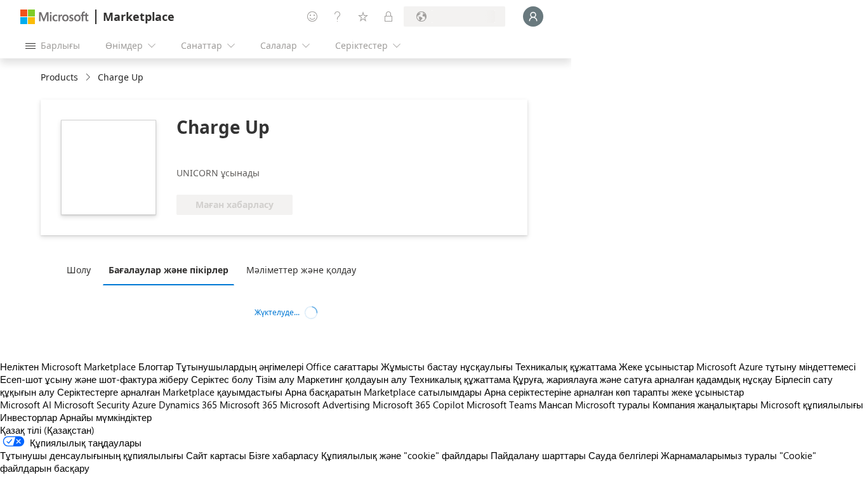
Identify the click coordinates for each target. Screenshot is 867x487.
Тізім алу (275, 379)
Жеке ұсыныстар (656, 366)
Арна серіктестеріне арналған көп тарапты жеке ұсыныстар (614, 392)
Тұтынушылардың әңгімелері (239, 366)
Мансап (555, 404)
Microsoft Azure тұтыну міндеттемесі (776, 366)
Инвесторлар (28, 417)
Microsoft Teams (501, 404)
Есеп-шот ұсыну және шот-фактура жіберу (94, 379)
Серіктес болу (222, 379)
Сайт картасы (216, 455)
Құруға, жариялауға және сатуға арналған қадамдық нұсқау (642, 379)
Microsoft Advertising (325, 404)
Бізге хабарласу (284, 455)
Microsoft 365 (248, 404)
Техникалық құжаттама (565, 366)
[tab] (82, 269)
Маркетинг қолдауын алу (352, 379)
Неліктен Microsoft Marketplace (68, 366)
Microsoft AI (25, 404)
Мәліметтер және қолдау (301, 270)
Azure (144, 404)
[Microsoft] (54, 17)
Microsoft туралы (612, 404)
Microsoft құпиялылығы (811, 404)
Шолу (79, 270)
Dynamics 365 (188, 404)
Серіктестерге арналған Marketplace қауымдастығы (169, 392)
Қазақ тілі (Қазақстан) (47, 430)
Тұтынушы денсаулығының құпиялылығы (91, 455)
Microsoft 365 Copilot (418, 404)
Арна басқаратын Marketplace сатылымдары (383, 392)
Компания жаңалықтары (705, 404)
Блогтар (155, 366)
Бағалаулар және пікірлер (168, 270)
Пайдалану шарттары (538, 455)
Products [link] (59, 77)
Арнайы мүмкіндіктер (106, 417)
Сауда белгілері (623, 455)
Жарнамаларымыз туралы (719, 455)
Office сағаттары (342, 366)
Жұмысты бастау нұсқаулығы (447, 366)
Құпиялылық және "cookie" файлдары (404, 455)
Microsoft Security (91, 404)
